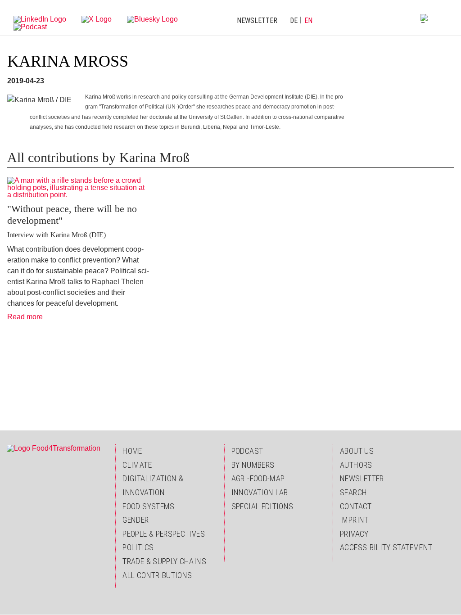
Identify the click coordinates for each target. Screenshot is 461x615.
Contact (356, 506)
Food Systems (148, 506)
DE (294, 20)
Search (353, 492)
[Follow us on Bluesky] (152, 19)
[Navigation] (445, 18)
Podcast (247, 451)
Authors (356, 465)
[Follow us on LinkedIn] (40, 19)
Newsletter (257, 20)
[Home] (53, 448)
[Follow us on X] (96, 19)
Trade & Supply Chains (164, 561)
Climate (137, 465)
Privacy (354, 533)
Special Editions (262, 506)
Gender (135, 520)
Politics (138, 547)
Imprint (354, 520)
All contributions (157, 575)
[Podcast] (30, 26)
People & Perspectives (163, 533)
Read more (25, 317)
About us (357, 451)
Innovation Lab (259, 492)
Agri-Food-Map (258, 478)
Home (132, 451)
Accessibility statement (386, 547)
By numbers (253, 465)
